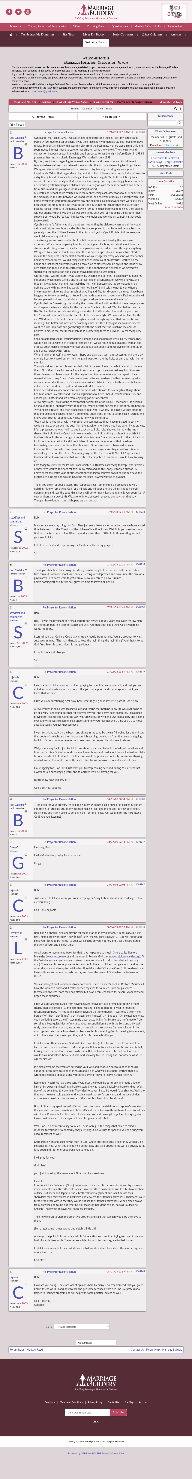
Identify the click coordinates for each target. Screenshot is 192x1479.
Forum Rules (17, 1349)
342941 (141, 927)
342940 (141, 884)
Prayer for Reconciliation (59, 132)
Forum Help (153, 1349)
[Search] (175, 109)
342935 (141, 564)
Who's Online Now (165, 131)
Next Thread (110, 116)
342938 (141, 799)
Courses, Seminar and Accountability (47, 26)
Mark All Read (35, 1349)
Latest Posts (165, 173)
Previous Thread (44, 116)
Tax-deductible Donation (37, 34)
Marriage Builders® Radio (147, 26)
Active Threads (104, 108)
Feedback (50, 1402)
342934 (141, 511)
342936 (141, 607)
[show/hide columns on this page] (180, 108)
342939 (141, 841)
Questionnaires (120, 26)
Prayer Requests (103, 102)
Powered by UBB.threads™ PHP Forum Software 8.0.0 (96, 1453)
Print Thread (17, 124)
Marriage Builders (26, 102)
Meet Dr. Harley (93, 34)
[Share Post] (132, 132)
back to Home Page (96, 9)
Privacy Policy (95, 1402)
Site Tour (68, 34)
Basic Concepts (123, 34)
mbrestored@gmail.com (44, 91)
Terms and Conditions (71, 1402)
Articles (176, 34)
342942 (141, 1271)
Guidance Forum (96, 42)
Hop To (48, 1326)
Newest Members (165, 152)
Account (143, 1402)
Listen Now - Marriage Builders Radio (174, 12)
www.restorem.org (57, 956)
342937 (141, 671)
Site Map (129, 1402)
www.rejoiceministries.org (125, 956)
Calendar (87, 108)
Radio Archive (174, 26)
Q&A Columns (152, 34)
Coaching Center (96, 26)
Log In (179, 102)
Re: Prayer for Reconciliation (59, 512)
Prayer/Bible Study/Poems (72, 102)
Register (166, 102)
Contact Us (137, 1349)
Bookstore (15, 26)
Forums (46, 102)
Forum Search (165, 115)
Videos (77, 26)
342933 (141, 132)
